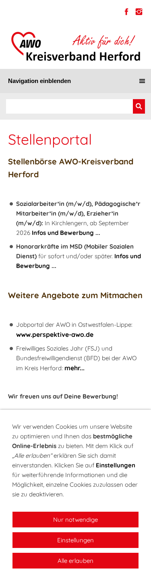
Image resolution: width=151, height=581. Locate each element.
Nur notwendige (75, 519)
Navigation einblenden (39, 80)
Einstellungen (115, 465)
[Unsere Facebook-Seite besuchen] (126, 12)
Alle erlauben (75, 560)
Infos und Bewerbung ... (66, 233)
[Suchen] (139, 106)
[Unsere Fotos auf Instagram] (138, 12)
